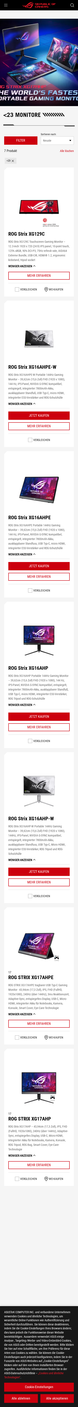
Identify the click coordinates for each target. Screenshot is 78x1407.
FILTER (20, 140)
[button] (5, 5)
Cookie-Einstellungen (39, 1387)
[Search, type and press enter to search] (72, 5)
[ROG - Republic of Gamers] (39, 5)
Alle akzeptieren (57, 1398)
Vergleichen (28, 289)
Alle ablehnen (21, 1398)
